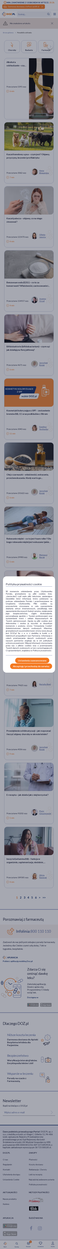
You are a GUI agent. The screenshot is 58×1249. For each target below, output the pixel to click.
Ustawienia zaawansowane (32, 660)
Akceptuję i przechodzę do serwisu (31, 666)
